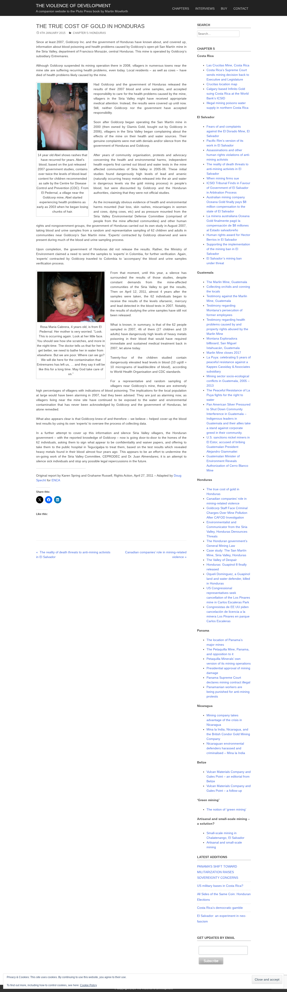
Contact (240, 8)
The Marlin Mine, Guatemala (227, 282)
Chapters (180, 8)
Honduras (98, 33)
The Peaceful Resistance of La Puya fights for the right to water (228, 394)
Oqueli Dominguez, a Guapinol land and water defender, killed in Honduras (228, 578)
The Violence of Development (73, 5)
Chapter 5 (80, 33)
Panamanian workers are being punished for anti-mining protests (228, 691)
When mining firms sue (223, 178)
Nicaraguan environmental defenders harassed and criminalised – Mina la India (226, 748)
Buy (224, 8)
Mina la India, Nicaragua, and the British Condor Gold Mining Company (228, 734)
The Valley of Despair (222, 560)
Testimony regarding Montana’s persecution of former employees (224, 310)
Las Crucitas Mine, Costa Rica (228, 65)
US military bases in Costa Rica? (220, 885)
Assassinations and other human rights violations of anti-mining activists (228, 154)
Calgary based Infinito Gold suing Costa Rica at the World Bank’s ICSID (228, 93)
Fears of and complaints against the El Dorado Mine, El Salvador (228, 131)
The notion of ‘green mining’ (226, 809)
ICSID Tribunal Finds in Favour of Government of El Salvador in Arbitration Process (228, 187)
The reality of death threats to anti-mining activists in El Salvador (227, 168)
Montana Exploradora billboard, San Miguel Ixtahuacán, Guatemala (223, 343)
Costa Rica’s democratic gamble (220, 907)
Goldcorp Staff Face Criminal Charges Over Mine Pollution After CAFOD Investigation (227, 512)
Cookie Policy (88, 985)
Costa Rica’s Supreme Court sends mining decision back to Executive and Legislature (228, 74)
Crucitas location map (222, 84)
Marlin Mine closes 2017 (224, 352)
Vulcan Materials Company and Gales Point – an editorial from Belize (229, 776)
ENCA (56, 480)
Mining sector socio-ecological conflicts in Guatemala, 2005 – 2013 (228, 380)
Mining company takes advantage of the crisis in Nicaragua (224, 719)
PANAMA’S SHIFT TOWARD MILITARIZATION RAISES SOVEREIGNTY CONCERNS (217, 872)
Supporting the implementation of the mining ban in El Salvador (228, 248)
